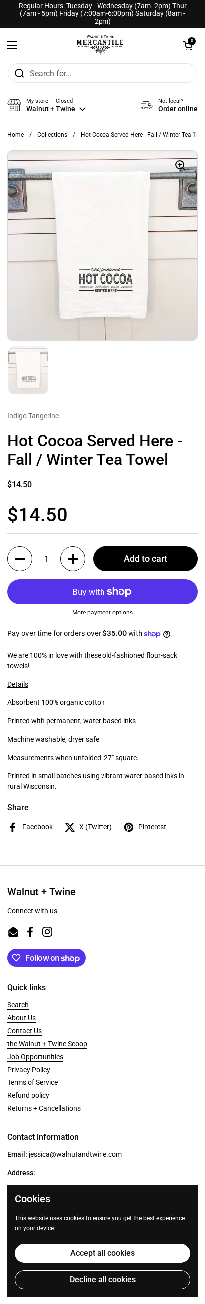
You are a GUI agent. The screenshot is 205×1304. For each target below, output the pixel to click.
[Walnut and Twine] (100, 45)
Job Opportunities (35, 1057)
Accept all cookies (102, 1253)
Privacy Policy (28, 1070)
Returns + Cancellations (44, 1108)
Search (18, 1005)
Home (15, 134)
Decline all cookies (103, 1279)
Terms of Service (32, 1082)
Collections (52, 134)
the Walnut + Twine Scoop (47, 1044)
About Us (21, 1018)
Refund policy (28, 1095)
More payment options (102, 612)
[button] (188, 45)
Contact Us (24, 1031)
